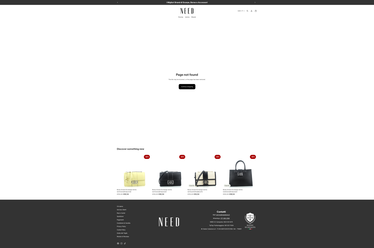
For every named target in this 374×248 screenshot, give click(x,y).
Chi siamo (120, 206)
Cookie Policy (121, 230)
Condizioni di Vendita (123, 223)
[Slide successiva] (255, 2)
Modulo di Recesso (123, 236)
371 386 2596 (225, 218)
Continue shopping (187, 86)
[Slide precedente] (117, 2)
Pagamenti (120, 220)
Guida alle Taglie (122, 233)
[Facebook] (118, 243)
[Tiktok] (125, 243)
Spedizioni (120, 216)
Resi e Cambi (121, 213)
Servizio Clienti (121, 209)
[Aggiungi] (148, 185)
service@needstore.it (223, 215)
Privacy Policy (121, 226)
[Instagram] (121, 243)
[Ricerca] (247, 11)
